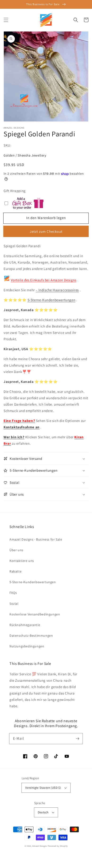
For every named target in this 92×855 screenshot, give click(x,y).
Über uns (16, 550)
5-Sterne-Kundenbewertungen (51, 300)
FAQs (13, 593)
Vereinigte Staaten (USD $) (43, 788)
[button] (6, 20)
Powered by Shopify (58, 846)
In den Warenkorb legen (46, 217)
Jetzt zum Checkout (46, 231)
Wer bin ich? (14, 437)
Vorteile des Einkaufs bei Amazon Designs (43, 280)
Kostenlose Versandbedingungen (34, 614)
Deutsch (43, 812)
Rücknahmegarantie (24, 625)
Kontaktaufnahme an (22, 427)
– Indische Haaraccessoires (57, 290)
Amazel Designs (39, 846)
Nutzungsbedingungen (26, 646)
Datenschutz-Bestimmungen (31, 635)
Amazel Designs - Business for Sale (35, 539)
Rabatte (15, 571)
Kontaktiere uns (21, 561)
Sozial (14, 603)
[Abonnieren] (77, 738)
